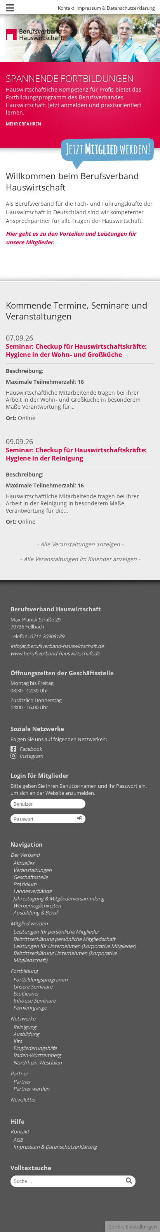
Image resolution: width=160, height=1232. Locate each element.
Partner (19, 1073)
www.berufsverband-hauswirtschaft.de (55, 653)
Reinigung (24, 1027)
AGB (18, 1139)
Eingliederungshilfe (35, 1048)
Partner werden (31, 1088)
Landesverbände (32, 891)
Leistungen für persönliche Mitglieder (56, 931)
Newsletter (23, 1099)
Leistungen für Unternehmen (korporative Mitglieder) (74, 946)
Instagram (30, 755)
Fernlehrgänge (30, 1007)
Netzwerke (22, 1018)
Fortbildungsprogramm (40, 979)
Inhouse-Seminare (34, 1000)
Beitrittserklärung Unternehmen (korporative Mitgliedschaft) (65, 957)
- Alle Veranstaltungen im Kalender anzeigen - (80, 559)
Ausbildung (26, 1034)
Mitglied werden (29, 923)
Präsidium (25, 884)
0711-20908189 (47, 636)
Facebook (30, 748)
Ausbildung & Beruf (35, 912)
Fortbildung (24, 970)
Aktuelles (23, 863)
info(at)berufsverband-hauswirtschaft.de (57, 646)
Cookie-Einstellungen (132, 1226)
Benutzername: (47, 806)
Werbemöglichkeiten (37, 905)
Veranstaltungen (32, 870)
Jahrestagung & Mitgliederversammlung (58, 898)
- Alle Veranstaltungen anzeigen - (80, 544)
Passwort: (47, 821)
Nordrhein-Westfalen (37, 1062)
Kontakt (66, 8)
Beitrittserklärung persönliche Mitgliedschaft (64, 939)
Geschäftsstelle (30, 877)
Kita (17, 1041)
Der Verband (25, 854)
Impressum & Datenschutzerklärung (116, 8)
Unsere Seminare (32, 986)
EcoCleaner (26, 993)
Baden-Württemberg (37, 1055)
